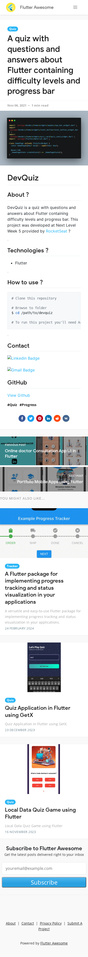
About (11, 923)
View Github (18, 395)
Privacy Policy (51, 923)
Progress (29, 404)
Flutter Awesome (37, 7)
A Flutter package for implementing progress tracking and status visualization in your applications (34, 588)
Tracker (12, 566)
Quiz (12, 29)
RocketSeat (56, 231)
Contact (28, 923)
